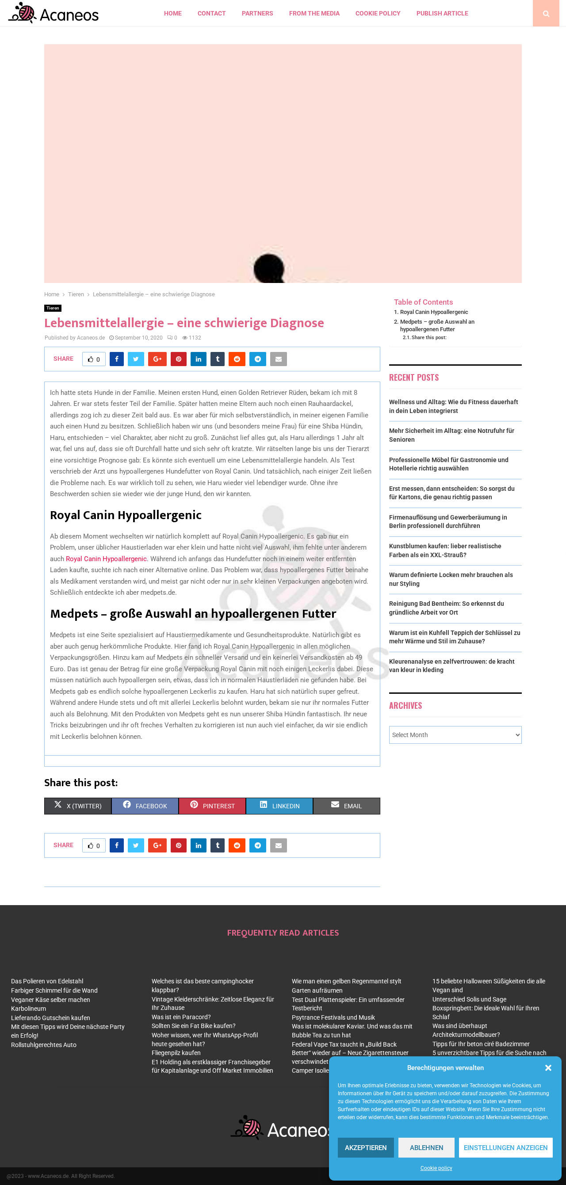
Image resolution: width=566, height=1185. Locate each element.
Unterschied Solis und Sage (469, 999)
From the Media (314, 13)
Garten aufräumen (317, 990)
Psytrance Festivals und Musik (333, 1017)
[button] (548, 1067)
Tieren (52, 308)
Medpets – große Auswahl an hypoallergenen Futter (437, 325)
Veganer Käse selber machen (50, 999)
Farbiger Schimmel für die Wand (54, 990)
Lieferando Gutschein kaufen (50, 1017)
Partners (257, 13)
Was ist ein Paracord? (181, 1017)
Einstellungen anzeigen (506, 1148)
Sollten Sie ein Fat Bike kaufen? (194, 1025)
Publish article (442, 13)
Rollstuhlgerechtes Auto (43, 1044)
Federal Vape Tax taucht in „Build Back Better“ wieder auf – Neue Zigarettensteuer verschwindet (350, 1053)
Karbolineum (28, 1008)
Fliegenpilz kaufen (176, 1052)
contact (212, 13)
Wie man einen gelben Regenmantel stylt (347, 981)
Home (173, 13)
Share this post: (429, 337)
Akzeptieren (366, 1148)
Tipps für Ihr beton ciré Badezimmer (481, 1043)
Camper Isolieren (315, 1070)
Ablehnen (427, 1148)
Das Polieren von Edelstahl (47, 981)
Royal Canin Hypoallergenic (106, 559)
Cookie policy (436, 1168)
